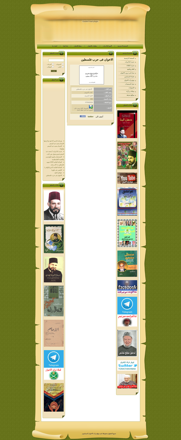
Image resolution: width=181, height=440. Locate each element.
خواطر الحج (58, 166)
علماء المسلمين (129, 77)
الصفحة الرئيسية (123, 46)
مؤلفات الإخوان (92, 46)
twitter (90, 117)
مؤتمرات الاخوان (129, 80)
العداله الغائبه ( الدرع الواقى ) (53, 161)
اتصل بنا (54, 46)
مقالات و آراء (130, 91)
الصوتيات (131, 88)
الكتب (59, 67)
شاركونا (65, 46)
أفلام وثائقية (130, 69)
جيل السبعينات (129, 84)
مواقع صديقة (130, 95)
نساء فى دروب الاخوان (127, 73)
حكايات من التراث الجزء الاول (53, 171)
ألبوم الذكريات (107, 46)
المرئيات (49, 64)
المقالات (49, 67)
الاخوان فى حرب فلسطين (54, 169)
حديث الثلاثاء (130, 66)
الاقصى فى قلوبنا (56, 163)
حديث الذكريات (129, 62)
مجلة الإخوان (78, 46)
